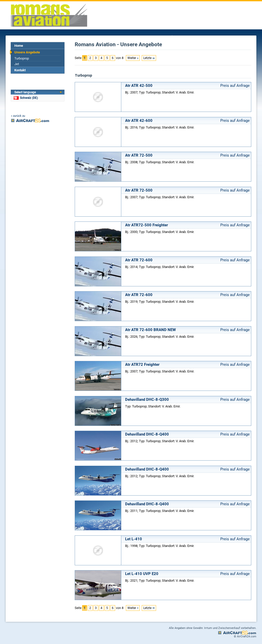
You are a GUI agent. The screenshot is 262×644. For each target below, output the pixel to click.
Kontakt (20, 70)
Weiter (131, 58)
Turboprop (21, 58)
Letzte (147, 58)
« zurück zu (18, 116)
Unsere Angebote (27, 52)
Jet (16, 64)
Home (18, 46)
